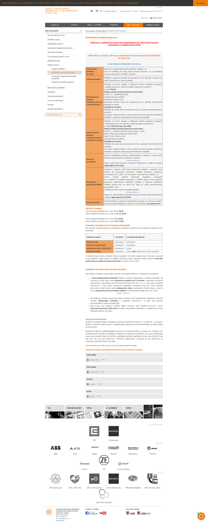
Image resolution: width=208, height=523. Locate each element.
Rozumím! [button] (200, 3)
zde (128, 58)
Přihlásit (160, 7)
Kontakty (135, 11)
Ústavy (74, 25)
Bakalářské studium (111, 11)
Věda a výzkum (94, 25)
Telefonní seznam (125, 11)
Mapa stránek (60, 520)
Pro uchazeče (133, 25)
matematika (94, 360)
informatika (94, 372)
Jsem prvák (144, 18)
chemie (92, 384)
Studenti (113, 25)
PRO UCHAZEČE (51, 31)
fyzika (92, 396)
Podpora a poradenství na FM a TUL (151, 11)
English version (157, 18)
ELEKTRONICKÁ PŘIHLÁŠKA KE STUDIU (124, 64)
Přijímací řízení (101, 31)
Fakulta (55, 25)
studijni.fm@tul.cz (133, 160)
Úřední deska (152, 25)
